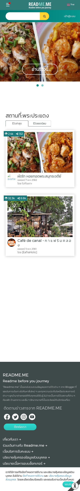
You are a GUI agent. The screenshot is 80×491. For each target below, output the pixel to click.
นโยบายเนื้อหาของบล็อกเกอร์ (23, 463)
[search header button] (44, 16)
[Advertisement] (40, 308)
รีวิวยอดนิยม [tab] (39, 123)
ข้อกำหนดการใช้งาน (33, 475)
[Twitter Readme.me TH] (15, 418)
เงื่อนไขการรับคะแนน (17, 451)
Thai (72, 4)
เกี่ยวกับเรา (11, 439)
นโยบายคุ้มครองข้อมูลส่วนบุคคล (25, 457)
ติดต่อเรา (20, 427)
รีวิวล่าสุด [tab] (17, 123)
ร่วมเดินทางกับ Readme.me (24, 445)
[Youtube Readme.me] (32, 418)
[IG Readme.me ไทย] (23, 418)
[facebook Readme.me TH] (7, 418)
